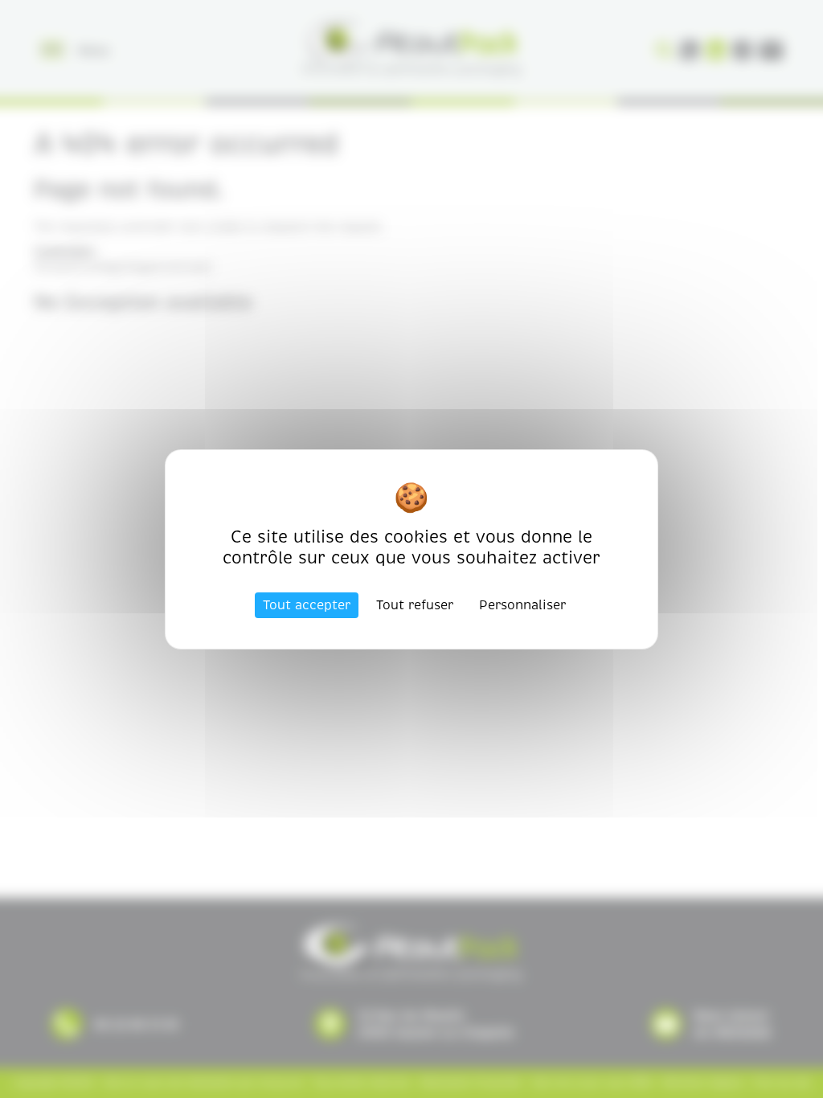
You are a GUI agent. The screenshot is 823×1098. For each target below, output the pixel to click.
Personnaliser (522, 605)
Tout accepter (306, 605)
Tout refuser (414, 605)
